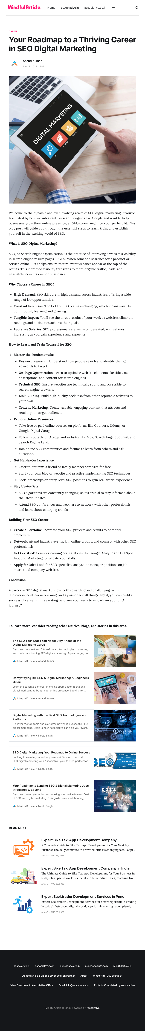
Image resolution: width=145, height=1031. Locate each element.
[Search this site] (137, 7)
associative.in (70, 7)
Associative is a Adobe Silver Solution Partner (48, 975)
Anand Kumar (32, 61)
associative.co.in (95, 7)
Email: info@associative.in (73, 985)
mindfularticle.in (122, 965)
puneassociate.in (70, 965)
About (84, 975)
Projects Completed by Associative (114, 985)
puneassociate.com (96, 965)
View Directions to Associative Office (31, 985)
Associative (93, 1007)
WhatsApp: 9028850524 (108, 975)
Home (51, 7)
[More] (113, 7)
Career (13, 31)
